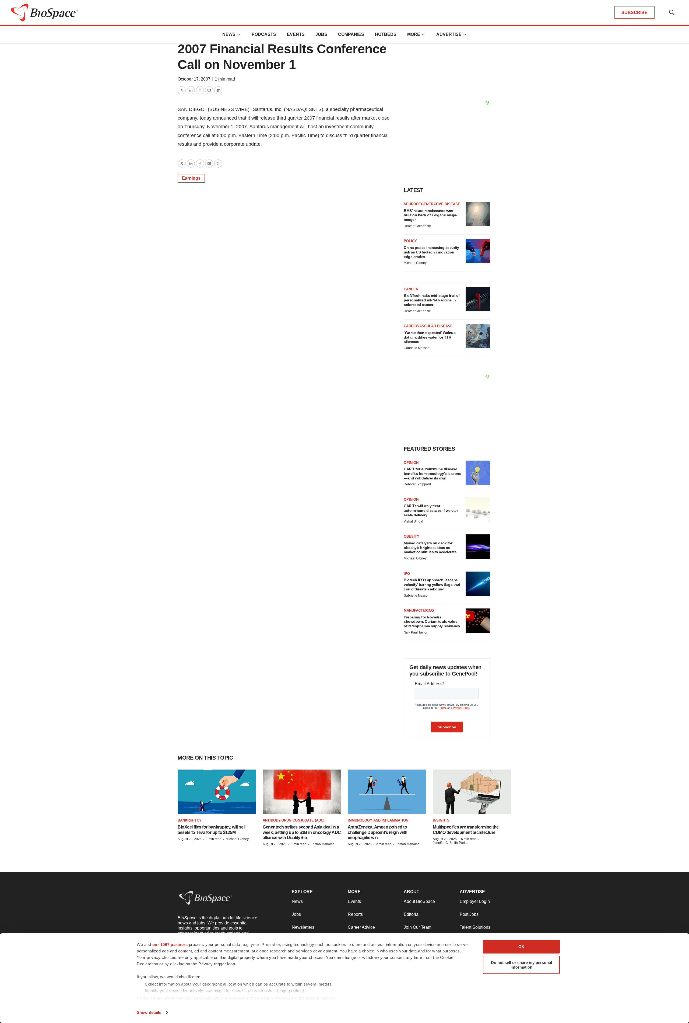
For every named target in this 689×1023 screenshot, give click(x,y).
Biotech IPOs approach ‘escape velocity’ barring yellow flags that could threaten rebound (432, 584)
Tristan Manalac (322, 844)
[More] (239, 34)
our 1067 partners (170, 944)
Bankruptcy (190, 820)
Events (296, 34)
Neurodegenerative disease (432, 204)
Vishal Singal (413, 521)
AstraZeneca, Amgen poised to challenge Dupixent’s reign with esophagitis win (377, 832)
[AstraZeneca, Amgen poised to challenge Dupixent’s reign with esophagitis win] (387, 792)
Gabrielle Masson (417, 348)
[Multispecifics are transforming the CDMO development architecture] (472, 792)
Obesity (411, 536)
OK (521, 946)
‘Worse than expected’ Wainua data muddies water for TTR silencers (429, 337)
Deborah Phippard (417, 484)
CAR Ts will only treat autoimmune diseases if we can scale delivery (431, 510)
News (228, 34)
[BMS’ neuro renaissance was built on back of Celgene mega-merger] (478, 214)
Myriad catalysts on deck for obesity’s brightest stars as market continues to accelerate (430, 547)
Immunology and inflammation (378, 820)
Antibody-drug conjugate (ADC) (293, 820)
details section (320, 998)
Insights (441, 820)
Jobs (321, 34)
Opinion (411, 463)
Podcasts (264, 34)
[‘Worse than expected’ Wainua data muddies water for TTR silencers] (478, 336)
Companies (351, 34)
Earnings (191, 178)
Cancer (411, 289)
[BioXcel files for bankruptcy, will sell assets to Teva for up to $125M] (217, 792)
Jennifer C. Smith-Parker (451, 843)
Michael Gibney (415, 263)
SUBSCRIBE (634, 12)
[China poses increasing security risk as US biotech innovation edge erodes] (478, 251)
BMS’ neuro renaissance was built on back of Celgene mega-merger (430, 215)
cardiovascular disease (428, 326)
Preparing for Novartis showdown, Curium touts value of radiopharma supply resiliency (432, 621)
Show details (149, 1012)
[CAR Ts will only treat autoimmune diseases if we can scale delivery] (478, 509)
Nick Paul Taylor (415, 632)
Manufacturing (419, 610)
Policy (410, 241)
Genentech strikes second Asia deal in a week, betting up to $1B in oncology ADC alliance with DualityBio (302, 832)
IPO (407, 574)
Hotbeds (385, 34)
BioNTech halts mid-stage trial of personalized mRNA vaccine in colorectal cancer (432, 300)
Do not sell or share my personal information (521, 964)
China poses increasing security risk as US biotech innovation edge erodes (431, 252)
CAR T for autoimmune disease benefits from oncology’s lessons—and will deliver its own (432, 473)
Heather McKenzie (417, 226)
